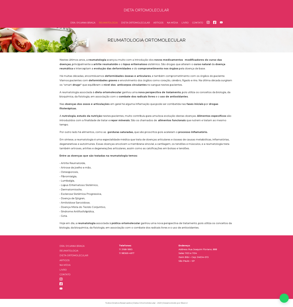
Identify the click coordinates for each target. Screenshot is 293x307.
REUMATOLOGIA (69, 250)
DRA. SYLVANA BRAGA (72, 246)
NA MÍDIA (65, 265)
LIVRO (63, 269)
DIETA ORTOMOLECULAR (74, 255)
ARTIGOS (65, 260)
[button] (284, 298)
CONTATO (65, 274)
